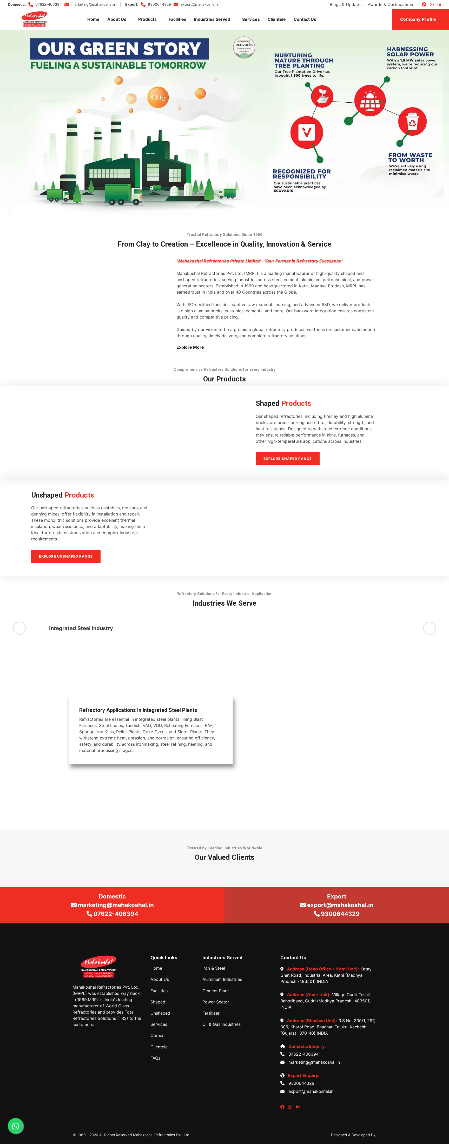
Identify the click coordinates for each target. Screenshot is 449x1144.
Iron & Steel (213, 968)
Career (157, 1035)
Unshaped (160, 1013)
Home (93, 19)
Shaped (157, 1002)
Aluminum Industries (222, 979)
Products (147, 19)
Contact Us (305, 19)
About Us (116, 19)
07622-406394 (48, 4)
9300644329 (159, 4)
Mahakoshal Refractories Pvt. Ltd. (161, 1135)
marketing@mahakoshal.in (93, 4)
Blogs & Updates (346, 4)
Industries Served (212, 19)
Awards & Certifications (391, 4)
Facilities (177, 19)
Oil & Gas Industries (221, 1024)
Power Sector (215, 1002)
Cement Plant (215, 990)
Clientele (277, 19)
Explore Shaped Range (287, 459)
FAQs (155, 1058)
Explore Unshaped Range (66, 556)
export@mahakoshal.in (199, 4)
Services (251, 19)
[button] (18, 122)
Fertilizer (211, 1013)
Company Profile (419, 19)
